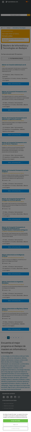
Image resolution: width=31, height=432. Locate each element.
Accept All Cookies (15, 420)
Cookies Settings (15, 428)
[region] (15, 421)
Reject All (15, 424)
